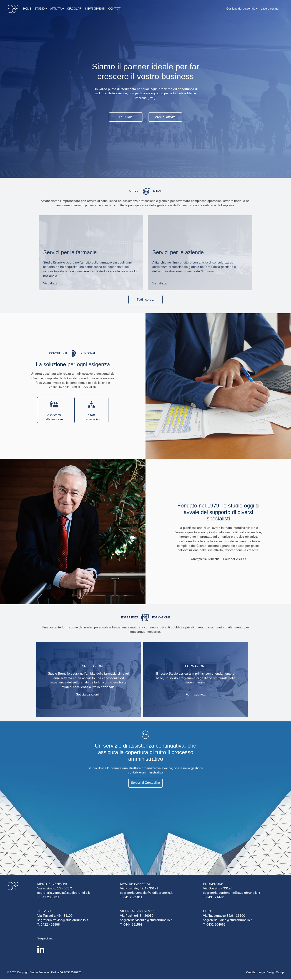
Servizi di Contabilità (145, 782)
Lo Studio (126, 117)
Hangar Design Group (270, 972)
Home (27, 8)
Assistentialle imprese (54, 417)
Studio (40, 8)
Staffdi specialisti (91, 417)
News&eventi (95, 8)
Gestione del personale (241, 8)
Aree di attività (165, 117)
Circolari (74, 8)
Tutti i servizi (145, 299)
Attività (56, 8)
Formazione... (196, 694)
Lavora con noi (270, 8)
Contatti (114, 8)
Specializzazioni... (88, 694)
